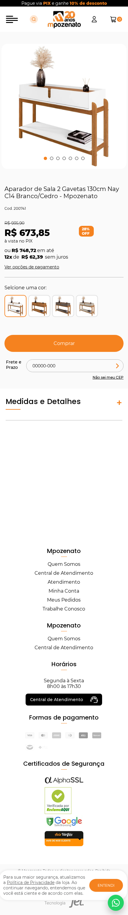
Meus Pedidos (64, 600)
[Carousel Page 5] (70, 158)
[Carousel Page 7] (83, 158)
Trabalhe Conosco (64, 609)
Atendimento (64, 582)
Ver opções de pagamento (31, 267)
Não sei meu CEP (108, 377)
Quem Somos (64, 564)
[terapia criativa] (64, 19)
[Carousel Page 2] (51, 158)
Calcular (118, 366)
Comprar (64, 343)
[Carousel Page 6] (76, 158)
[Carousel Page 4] (64, 158)
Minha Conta (64, 591)
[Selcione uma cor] (39, 306)
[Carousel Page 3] (58, 158)
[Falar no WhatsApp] (116, 903)
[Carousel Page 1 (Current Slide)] (45, 158)
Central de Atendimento (64, 573)
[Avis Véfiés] (64, 844)
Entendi (106, 885)
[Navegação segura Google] (64, 826)
